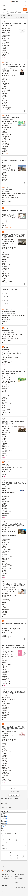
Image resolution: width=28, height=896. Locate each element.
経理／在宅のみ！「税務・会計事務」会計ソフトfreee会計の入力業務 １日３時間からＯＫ (14, 585)
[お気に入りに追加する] (24, 58)
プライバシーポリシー (19, 878)
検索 (25, 9)
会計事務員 (5, 464)
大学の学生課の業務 (7, 330)
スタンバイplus (5, 887)
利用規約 (16, 876)
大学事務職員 (5, 349)
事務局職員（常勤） (7, 189)
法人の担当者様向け (5, 878)
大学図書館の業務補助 (8, 311)
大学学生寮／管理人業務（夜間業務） (13, 210)
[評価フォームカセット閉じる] (26, 852)
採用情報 (16, 882)
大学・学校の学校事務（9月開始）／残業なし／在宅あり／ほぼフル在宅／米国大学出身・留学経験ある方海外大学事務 (14, 647)
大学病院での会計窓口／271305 (11, 118)
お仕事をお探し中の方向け (7, 876)
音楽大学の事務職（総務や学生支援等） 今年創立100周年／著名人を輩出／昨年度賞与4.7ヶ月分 (14, 525)
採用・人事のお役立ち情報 (20, 887)
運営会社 (16, 880)
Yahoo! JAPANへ (5, 891)
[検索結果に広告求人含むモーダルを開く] (6, 17)
